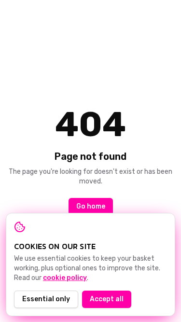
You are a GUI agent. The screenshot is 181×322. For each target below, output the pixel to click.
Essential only (46, 299)
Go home (90, 206)
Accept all (107, 299)
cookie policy (65, 278)
